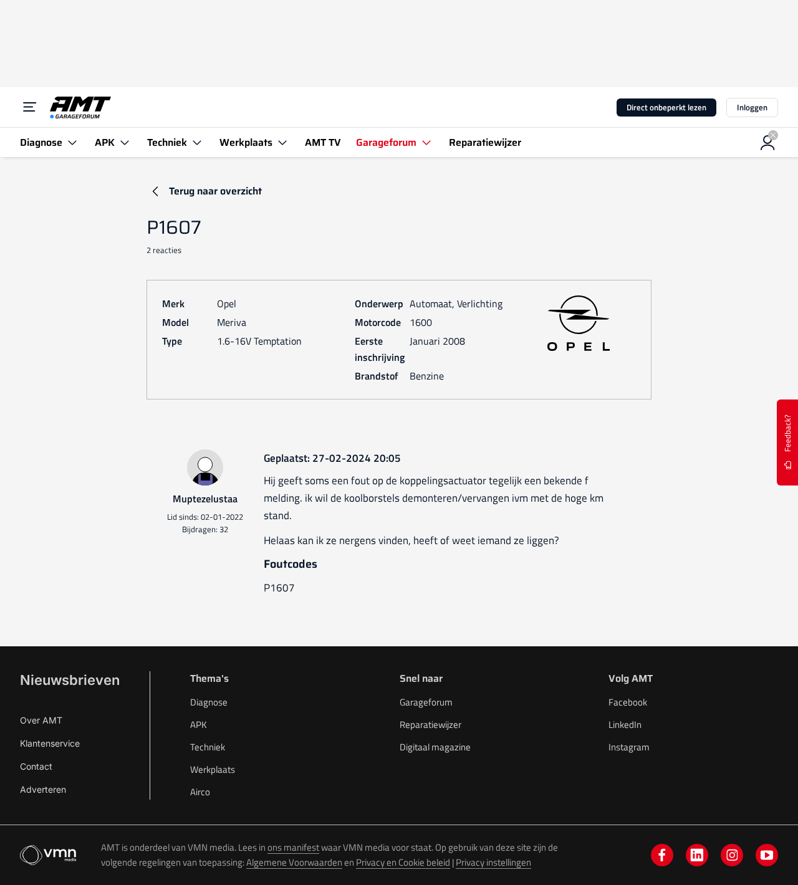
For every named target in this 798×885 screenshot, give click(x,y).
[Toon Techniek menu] (197, 142)
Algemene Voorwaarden (294, 862)
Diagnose (209, 702)
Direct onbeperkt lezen (666, 107)
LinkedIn (625, 724)
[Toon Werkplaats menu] (282, 142)
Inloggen (752, 107)
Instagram (629, 747)
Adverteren (43, 789)
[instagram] (732, 855)
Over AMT (41, 720)
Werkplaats (212, 769)
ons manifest (293, 847)
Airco (200, 792)
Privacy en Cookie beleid (403, 862)
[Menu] (30, 107)
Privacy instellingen (493, 862)
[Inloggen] (768, 142)
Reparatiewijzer (430, 724)
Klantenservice (50, 743)
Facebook (627, 702)
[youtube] (767, 855)
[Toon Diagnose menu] (72, 142)
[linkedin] (697, 855)
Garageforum (426, 702)
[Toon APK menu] (124, 142)
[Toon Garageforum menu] (426, 142)
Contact (36, 766)
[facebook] (662, 855)
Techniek (207, 747)
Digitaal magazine (435, 747)
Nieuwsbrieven (70, 680)
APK (198, 724)
